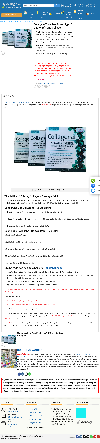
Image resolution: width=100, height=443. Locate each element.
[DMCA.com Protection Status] (81, 413)
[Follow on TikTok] (84, 436)
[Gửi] (57, 5)
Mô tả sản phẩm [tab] (8, 96)
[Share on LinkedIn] (49, 86)
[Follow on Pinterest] (94, 436)
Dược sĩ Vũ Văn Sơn (35, 416)
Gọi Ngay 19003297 (14, 411)
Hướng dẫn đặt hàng (36, 419)
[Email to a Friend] (42, 86)
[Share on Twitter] (39, 86)
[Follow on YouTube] (98, 436)
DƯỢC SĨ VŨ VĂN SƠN (29, 350)
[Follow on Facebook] (19, 374)
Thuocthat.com (53, 267)
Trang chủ (3, 21)
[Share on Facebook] (35, 86)
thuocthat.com (47, 105)
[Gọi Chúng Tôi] (29, 374)
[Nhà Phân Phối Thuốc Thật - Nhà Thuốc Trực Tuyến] (11, 5)
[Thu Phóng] (3, 53)
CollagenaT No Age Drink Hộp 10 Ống (17, 102)
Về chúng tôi (33, 409)
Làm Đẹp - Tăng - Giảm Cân (33, 21)
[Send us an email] (26, 374)
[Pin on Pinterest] (46, 86)
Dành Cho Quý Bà (15, 21)
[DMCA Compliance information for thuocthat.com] (84, 422)
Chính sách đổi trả (35, 412)
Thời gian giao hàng (35, 423)
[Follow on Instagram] (22, 374)
